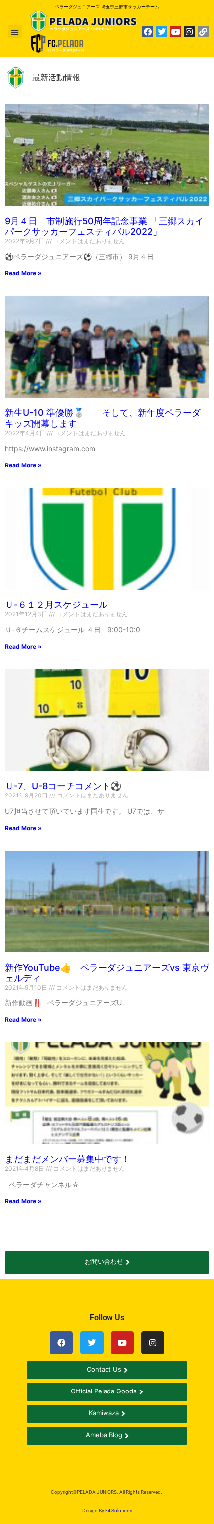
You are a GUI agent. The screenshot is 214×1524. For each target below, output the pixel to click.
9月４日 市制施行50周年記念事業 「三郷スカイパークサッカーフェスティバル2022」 (104, 226)
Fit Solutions (118, 1510)
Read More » (23, 273)
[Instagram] (189, 31)
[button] (15, 31)
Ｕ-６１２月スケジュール (56, 604)
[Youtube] (175, 31)
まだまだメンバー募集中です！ (67, 1159)
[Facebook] (148, 31)
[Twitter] (161, 31)
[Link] (203, 31)
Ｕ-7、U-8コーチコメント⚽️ (63, 786)
